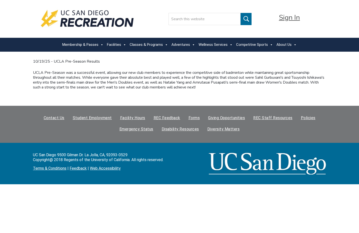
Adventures (180, 44)
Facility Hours (132, 118)
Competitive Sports (252, 44)
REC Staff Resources (273, 118)
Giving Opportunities (226, 118)
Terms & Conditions (49, 168)
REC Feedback (167, 118)
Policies (308, 118)
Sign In (289, 17)
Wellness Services (213, 44)
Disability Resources (180, 129)
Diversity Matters (223, 129)
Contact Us (54, 118)
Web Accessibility (105, 168)
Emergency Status (136, 129)
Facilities (114, 44)
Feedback (78, 168)
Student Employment (92, 118)
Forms (194, 118)
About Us (284, 44)
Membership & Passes (80, 44)
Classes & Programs (146, 44)
